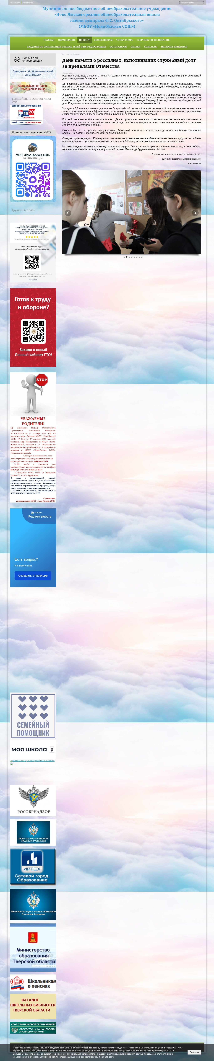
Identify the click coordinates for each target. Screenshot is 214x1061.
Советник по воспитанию (153, 39)
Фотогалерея (118, 46)
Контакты (150, 46)
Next (195, 213)
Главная (49, 39)
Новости (84, 39)
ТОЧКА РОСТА (124, 39)
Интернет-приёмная (174, 46)
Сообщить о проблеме (33, 575)
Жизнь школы (103, 39)
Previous (68, 213)
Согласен (194, 1052)
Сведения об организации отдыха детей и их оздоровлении (66, 46)
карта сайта (28, 2)
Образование (66, 39)
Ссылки (135, 46)
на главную (15, 2)
